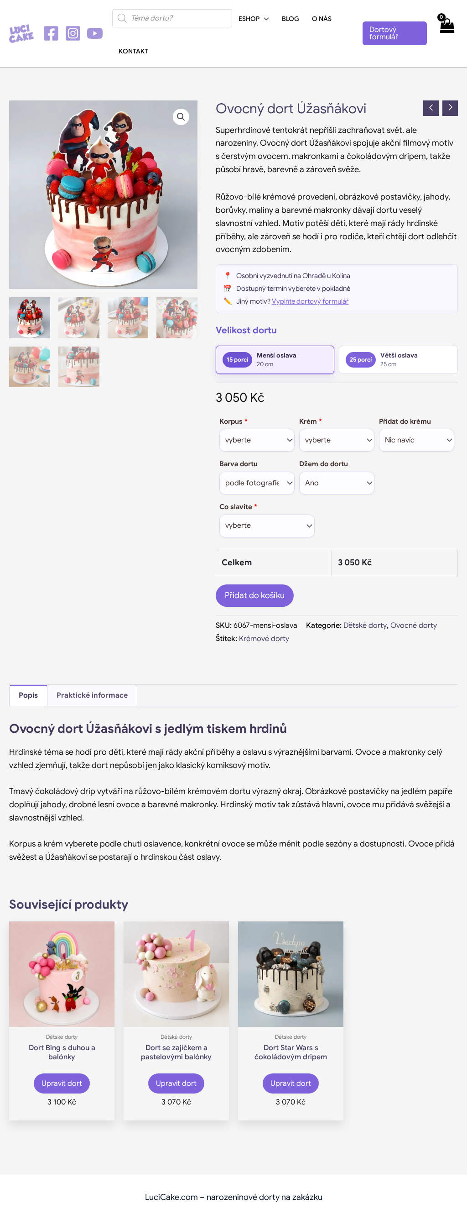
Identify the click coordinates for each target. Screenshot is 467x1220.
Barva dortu (238, 464)
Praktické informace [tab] (92, 695)
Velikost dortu (246, 330)
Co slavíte (238, 507)
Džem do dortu (323, 464)
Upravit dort (62, 1083)
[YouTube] (95, 33)
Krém (310, 421)
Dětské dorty (365, 625)
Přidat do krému (405, 421)
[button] (264, 19)
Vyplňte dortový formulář (310, 301)
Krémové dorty (264, 638)
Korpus (233, 421)
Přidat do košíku (255, 595)
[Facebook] (51, 33)
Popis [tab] (28, 695)
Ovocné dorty (413, 625)
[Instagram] (73, 33)
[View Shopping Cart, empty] (447, 33)
